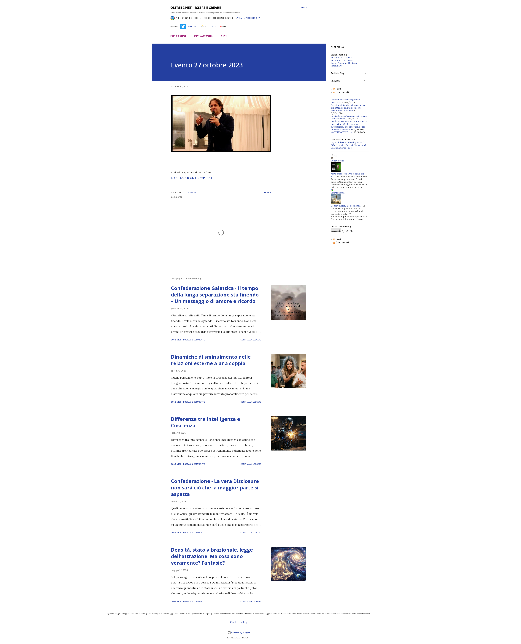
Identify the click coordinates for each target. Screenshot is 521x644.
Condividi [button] (266, 192)
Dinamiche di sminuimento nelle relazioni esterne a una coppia (211, 360)
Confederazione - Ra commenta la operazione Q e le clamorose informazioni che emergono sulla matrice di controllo (349, 125)
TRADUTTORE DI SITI (248, 18)
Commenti (342, 92)
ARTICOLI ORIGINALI (342, 60)
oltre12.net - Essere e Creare (195, 7)
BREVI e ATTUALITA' (203, 36)
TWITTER (191, 26)
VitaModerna (337, 192)
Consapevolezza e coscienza (345, 205)
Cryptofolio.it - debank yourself (347, 142)
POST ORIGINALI (178, 36)
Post (338, 88)
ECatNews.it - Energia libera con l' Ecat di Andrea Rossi (348, 146)
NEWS (224, 36)
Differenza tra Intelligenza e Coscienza (205, 422)
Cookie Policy (239, 622)
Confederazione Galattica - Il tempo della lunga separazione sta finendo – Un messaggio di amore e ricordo (215, 294)
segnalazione (189, 192)
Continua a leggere (250, 339)
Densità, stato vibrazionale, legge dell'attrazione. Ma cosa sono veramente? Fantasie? (212, 556)
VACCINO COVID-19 (341, 132)
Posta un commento (194, 339)
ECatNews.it (337, 160)
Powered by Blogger (240, 632)
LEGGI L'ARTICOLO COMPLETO (191, 178)
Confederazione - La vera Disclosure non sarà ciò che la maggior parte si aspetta (215, 487)
